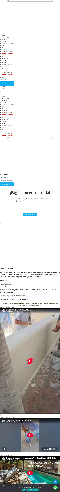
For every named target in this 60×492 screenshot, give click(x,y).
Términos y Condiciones (34, 305)
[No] (58, 488)
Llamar (2, 88)
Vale (24, 489)
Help (55, 482)
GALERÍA (4, 41)
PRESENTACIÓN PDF (7, 51)
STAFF (3, 47)
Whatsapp (3, 86)
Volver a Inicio (30, 214)
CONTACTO (4, 45)
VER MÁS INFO (5, 37)
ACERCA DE (4, 39)
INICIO (3, 36)
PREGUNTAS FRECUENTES (8, 43)
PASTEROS (4, 49)
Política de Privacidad (37, 303)
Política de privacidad (32, 489)
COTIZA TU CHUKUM (7, 53)
